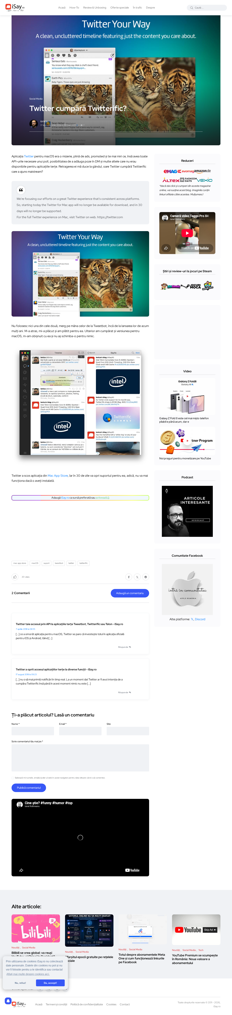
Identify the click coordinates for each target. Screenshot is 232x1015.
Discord (200, 619)
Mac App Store (58, 476)
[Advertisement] (81, 529)
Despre (150, 7)
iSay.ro (65, 497)
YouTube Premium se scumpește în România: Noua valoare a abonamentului (195, 959)
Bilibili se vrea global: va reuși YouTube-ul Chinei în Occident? (33, 954)
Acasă (61, 7)
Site (109, 723)
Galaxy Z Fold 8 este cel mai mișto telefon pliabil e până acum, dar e (184, 420)
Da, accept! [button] (50, 983)
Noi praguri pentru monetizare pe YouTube (185, 458)
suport (46, 563)
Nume (16, 723)
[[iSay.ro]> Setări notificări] (8, 1001)
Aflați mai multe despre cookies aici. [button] (28, 974)
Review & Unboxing (94, 7)
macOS (35, 563)
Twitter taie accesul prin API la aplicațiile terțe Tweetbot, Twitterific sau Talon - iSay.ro (69, 624)
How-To (74, 7)
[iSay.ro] (15, 7)
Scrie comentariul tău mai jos (27, 741)
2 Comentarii (21, 593)
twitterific (83, 563)
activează (101, 497)
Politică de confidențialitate (86, 1004)
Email (62, 723)
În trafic (137, 7)
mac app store (19, 563)
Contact (125, 1004)
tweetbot (59, 563)
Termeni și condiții (56, 1004)
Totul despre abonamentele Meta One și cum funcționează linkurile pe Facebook (142, 958)
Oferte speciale (119, 7)
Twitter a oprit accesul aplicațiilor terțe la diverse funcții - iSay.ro (56, 669)
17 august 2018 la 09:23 (26, 674)
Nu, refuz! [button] (20, 983)
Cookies (111, 1004)
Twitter (29, 156)
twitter (71, 563)
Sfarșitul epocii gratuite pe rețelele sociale (89, 959)
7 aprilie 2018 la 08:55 (25, 629)
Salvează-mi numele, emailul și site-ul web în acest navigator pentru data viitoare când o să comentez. (60, 777)
